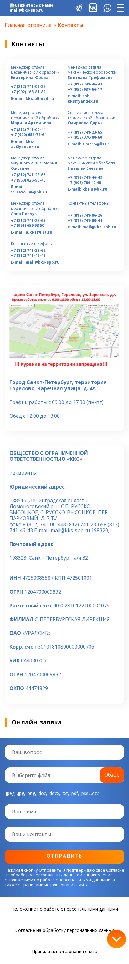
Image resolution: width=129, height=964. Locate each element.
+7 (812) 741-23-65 (85, 132)
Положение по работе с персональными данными (64, 909)
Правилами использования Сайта (55, 885)
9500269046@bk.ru (29, 192)
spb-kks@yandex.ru (83, 98)
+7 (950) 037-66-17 (85, 89)
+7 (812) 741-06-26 (28, 86)
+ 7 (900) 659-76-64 (28, 134)
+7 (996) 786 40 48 (84, 182)
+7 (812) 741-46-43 (85, 84)
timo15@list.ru (97, 144)
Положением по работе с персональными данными (59, 880)
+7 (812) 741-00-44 (28, 129)
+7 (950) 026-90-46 (28, 180)
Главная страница (28, 25)
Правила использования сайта (64, 951)
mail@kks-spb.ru (99, 227)
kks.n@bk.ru (94, 189)
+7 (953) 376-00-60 (85, 137)
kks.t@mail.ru (40, 98)
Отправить (64, 856)
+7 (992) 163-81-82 (28, 92)
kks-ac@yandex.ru (25, 144)
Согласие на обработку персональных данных (64, 872)
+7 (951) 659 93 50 (27, 225)
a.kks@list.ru (39, 232)
